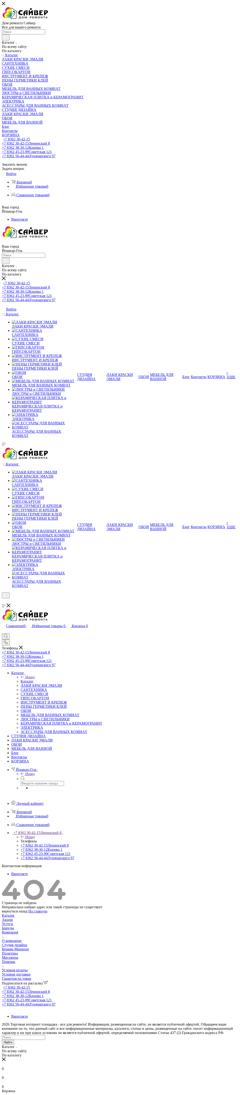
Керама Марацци (15, 949)
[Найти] (6, 37)
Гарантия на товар (16, 978)
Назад (30, 677)
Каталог (27, 681)
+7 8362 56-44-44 (29, 156)
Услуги (7, 924)
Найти (8, 1042)
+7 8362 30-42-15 (16, 139)
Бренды (8, 928)
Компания (10, 932)
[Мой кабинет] (4, 601)
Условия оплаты (15, 970)
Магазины (10, 957)
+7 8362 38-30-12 (23, 148)
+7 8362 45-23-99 (27, 152)
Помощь (8, 962)
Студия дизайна (14, 945)
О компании (12, 941)
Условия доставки (16, 974)
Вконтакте (19, 219)
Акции (7, 920)
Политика (10, 953)
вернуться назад (14, 911)
